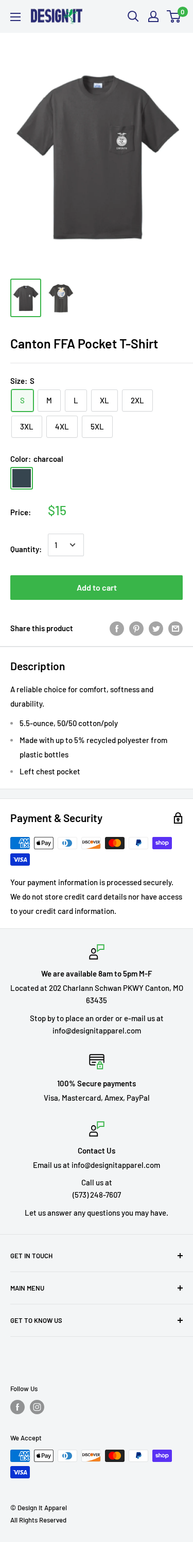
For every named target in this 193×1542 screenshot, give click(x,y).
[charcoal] (21, 478)
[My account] (153, 16)
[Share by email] (175, 628)
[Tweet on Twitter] (156, 628)
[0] (174, 16)
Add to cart (97, 587)
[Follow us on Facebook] (17, 1407)
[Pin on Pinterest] (136, 628)
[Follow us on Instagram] (37, 1407)
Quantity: (26, 549)
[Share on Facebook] (117, 628)
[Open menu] (15, 17)
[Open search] (133, 16)
